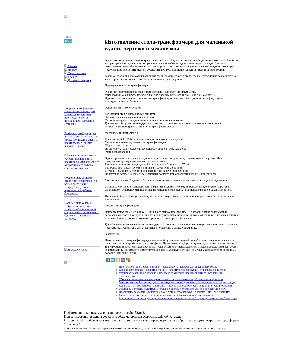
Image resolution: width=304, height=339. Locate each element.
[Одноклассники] (118, 260)
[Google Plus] (128, 260)
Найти (68, 41)
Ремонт (72, 76)
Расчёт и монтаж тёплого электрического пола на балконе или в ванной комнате (167, 295)
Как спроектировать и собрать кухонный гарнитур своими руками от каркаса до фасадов (172, 269)
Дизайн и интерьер (79, 80)
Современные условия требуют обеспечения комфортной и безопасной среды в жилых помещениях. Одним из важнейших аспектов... (81, 210)
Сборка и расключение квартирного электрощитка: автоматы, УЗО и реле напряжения (171, 279)
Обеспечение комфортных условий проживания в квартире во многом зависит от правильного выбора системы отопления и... (81, 162)
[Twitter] (113, 260)
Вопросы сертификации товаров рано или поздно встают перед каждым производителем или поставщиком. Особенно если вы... (79, 116)
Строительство (76, 73)
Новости (72, 69)
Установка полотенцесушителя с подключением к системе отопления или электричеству (172, 288)
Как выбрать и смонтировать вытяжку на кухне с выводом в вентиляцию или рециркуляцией (175, 285)
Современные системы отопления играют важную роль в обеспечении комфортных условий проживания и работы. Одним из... (80, 185)
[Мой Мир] (123, 260)
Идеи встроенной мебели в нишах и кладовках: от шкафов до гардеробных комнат (168, 266)
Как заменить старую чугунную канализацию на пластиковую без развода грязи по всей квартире (178, 298)
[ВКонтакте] (108, 260)
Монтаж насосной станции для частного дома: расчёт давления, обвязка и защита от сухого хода (177, 282)
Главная (72, 66)
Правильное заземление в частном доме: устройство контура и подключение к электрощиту (174, 291)
